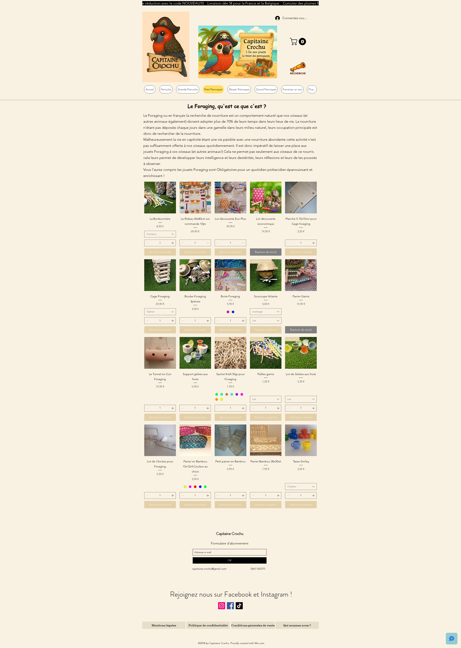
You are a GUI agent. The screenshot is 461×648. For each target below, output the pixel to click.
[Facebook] (230, 605)
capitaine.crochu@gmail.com (209, 568)
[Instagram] (221, 605)
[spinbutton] (160, 243)
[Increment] (173, 243)
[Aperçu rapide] (160, 197)
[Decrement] (147, 243)
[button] (299, 41)
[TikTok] (239, 605)
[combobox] (160, 234)
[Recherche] (298, 68)
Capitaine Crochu (229, 533)
